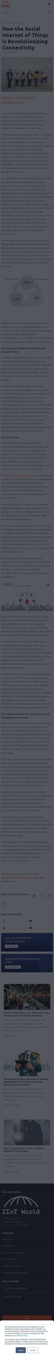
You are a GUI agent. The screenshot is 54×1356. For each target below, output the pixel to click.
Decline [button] (33, 1350)
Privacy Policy (22, 1335)
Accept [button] (20, 1350)
